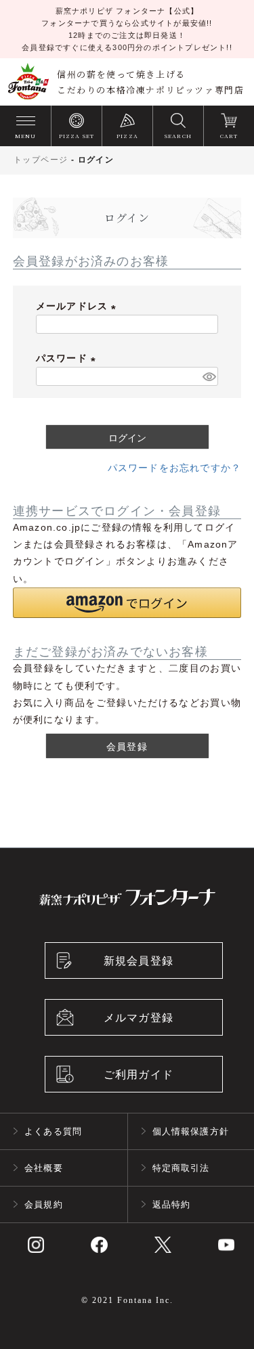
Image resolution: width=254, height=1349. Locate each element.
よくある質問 (53, 1131)
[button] (127, 603)
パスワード (68, 358)
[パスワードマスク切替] (208, 376)
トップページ (41, 159)
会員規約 (43, 1204)
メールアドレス (78, 306)
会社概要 (43, 1168)
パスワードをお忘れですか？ (175, 467)
